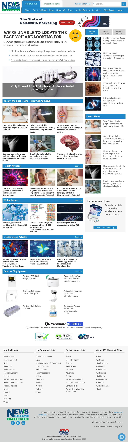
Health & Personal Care (13, 382)
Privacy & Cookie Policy (75, 382)
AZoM (98, 356)
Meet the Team (72, 360)
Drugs (6, 389)
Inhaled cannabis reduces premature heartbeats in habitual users (42, 55)
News (6, 363)
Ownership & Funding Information (75, 390)
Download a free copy (105, 227)
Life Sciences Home (52, 4)
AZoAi (98, 389)
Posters (7, 395)
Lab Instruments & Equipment (48, 363)
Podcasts (7, 399)
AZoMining (100, 376)
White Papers (9, 369)
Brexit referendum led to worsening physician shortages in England (113, 183)
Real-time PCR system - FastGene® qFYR (32, 292)
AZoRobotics (101, 369)
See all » (78, 166)
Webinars (40, 379)
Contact (69, 376)
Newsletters (71, 366)
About (68, 356)
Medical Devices (10, 386)
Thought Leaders (11, 373)
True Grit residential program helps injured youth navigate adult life (113, 123)
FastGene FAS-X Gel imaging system (31, 277)
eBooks (6, 392)
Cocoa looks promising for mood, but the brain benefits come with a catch (114, 87)
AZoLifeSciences (103, 386)
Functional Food (10, 360)
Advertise (70, 373)
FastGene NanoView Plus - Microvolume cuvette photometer (72, 278)
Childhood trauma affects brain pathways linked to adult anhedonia (43, 51)
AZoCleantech (102, 363)
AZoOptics (100, 366)
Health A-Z (8, 366)
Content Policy (72, 386)
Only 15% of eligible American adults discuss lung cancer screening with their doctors (113, 140)
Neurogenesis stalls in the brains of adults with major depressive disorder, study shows (114, 170)
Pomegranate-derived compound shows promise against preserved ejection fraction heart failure (114, 73)
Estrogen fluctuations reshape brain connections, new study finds (113, 102)
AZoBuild (100, 382)
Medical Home (31, 4)
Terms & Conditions (74, 379)
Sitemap (69, 369)
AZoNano (100, 360)
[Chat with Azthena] (122, 437)
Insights (7, 376)
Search (69, 363)
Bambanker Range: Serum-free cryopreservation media (72, 310)
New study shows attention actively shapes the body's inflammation (43, 60)
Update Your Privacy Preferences (108, 422)
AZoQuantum (101, 379)
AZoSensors (101, 373)
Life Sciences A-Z (43, 366)
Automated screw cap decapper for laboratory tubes (73, 293)
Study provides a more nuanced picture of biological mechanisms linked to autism (112, 155)
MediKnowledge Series (13, 379)
